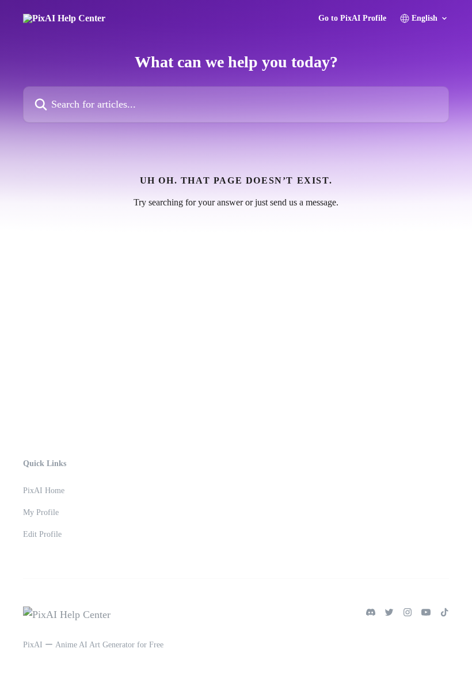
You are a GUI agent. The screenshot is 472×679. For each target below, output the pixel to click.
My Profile (41, 512)
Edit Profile (42, 534)
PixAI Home (43, 490)
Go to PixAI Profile (352, 18)
